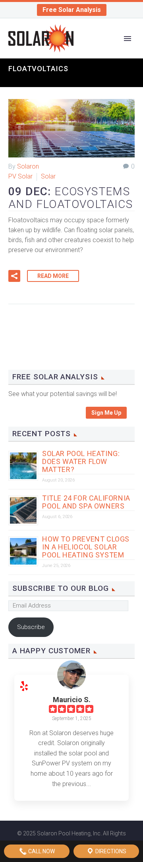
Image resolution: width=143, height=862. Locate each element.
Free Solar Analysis (72, 10)
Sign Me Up (106, 413)
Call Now (41, 851)
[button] (14, 276)
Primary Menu (127, 39)
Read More (53, 276)
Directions (110, 851)
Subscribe (31, 627)
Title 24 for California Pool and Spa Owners (86, 502)
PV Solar (20, 176)
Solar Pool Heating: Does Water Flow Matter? (81, 461)
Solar (48, 176)
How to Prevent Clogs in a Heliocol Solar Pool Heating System (85, 547)
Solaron (28, 166)
